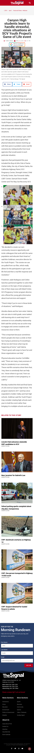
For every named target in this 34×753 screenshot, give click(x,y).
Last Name (4, 649)
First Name (4, 642)
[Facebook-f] (11, 748)
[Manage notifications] (29, 748)
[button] (4, 2)
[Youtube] (22, 748)
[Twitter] (15, 748)
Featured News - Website (20, 10)
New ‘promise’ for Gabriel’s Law (13, 475)
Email (2, 657)
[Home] (2, 10)
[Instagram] (18, 748)
